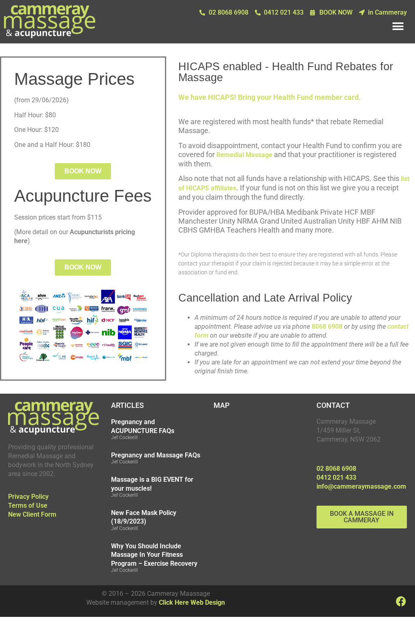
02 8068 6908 (336, 468)
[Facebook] (401, 601)
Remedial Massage (244, 155)
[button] (398, 26)
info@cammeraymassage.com (361, 486)
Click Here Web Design (192, 602)
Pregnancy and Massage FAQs (155, 455)
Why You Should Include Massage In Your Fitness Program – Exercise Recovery (154, 554)
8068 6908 (327, 326)
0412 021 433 (336, 477)
